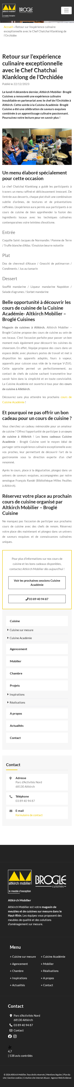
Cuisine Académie (21, 638)
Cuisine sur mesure (21, 630)
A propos (16, 713)
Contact (15, 738)
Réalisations (17, 702)
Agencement (18, 649)
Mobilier (15, 661)
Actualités (17, 725)
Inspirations (17, 694)
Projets (15, 685)
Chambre (16, 673)
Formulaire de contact (29, 815)
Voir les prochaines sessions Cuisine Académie (37, 583)
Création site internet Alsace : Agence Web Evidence (47, 1078)
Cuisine (15, 621)
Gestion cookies (15, 1078)
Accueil (8, 27)
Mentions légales (54, 1074)
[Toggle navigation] (66, 10)
